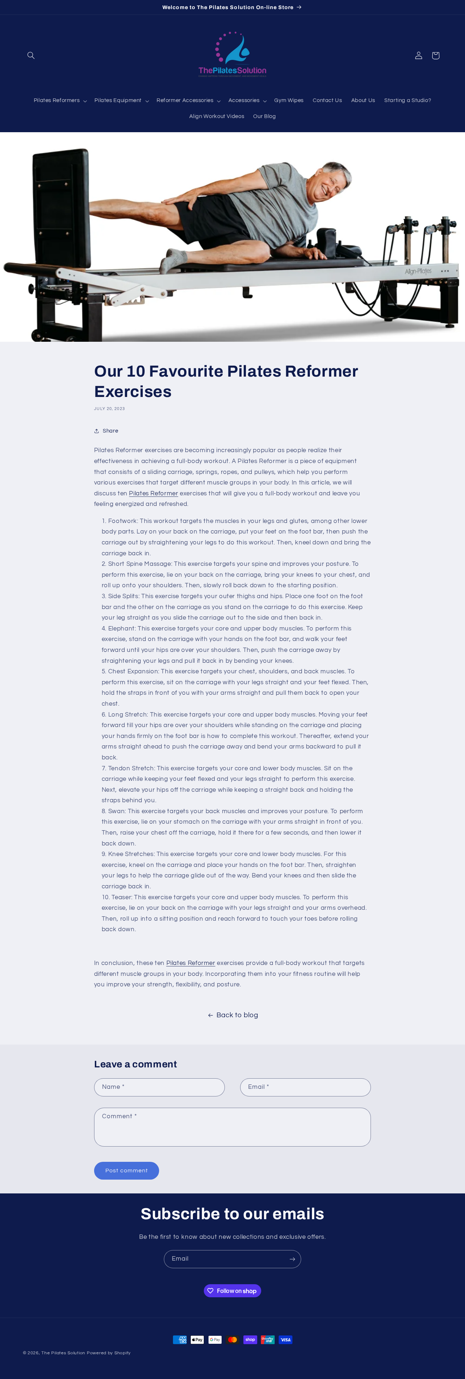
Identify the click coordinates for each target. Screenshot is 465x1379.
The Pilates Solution (63, 1353)
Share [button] (110, 431)
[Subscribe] (292, 1259)
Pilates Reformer (153, 493)
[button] (31, 55)
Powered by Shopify (109, 1353)
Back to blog (237, 1015)
